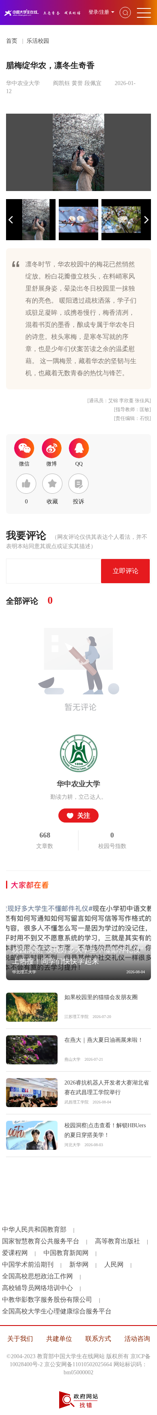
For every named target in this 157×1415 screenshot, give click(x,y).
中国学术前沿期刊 (28, 1264)
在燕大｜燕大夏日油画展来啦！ (103, 1040)
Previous (11, 219)
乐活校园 (38, 41)
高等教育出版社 (117, 1241)
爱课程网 (15, 1253)
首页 (11, 41)
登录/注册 (99, 12)
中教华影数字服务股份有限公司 (47, 1300)
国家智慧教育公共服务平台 (40, 1241)
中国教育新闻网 (66, 1253)
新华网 (79, 1264)
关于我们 (20, 1338)
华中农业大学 (78, 784)
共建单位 (59, 1338)
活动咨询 (137, 1338)
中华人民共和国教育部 (34, 1229)
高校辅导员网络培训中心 (37, 1288)
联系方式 (98, 1338)
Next (146, 219)
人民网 (114, 1264)
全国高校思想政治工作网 (37, 1276)
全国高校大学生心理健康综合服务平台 (57, 1311)
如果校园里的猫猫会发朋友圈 (101, 997)
